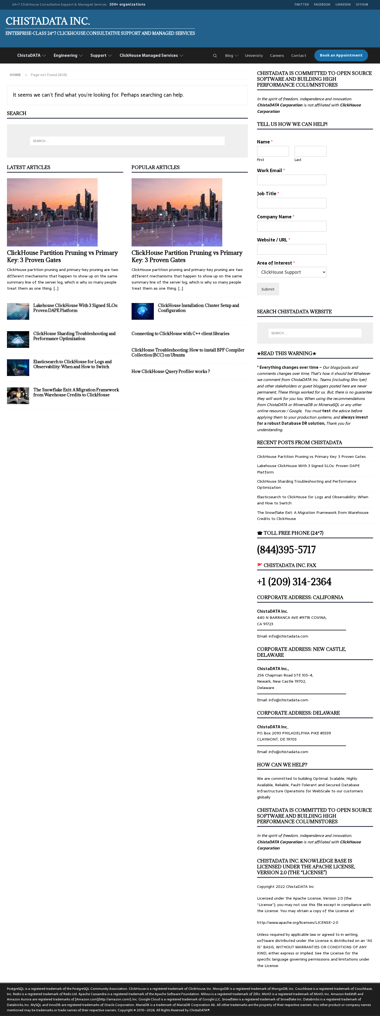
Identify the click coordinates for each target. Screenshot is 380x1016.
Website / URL (273, 240)
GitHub (362, 4)
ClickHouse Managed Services (149, 55)
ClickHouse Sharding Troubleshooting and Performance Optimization (74, 336)
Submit (268, 289)
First (260, 160)
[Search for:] (127, 141)
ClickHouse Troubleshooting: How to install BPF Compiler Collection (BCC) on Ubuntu (188, 352)
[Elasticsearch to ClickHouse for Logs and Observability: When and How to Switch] (18, 367)
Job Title (268, 194)
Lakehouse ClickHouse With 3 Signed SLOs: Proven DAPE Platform (75, 308)
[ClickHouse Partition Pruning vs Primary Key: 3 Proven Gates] (65, 212)
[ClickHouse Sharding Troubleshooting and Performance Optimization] (18, 339)
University (254, 55)
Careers (277, 55)
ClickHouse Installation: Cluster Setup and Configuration (198, 308)
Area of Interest (276, 263)
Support (98, 55)
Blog (229, 55)
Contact (298, 55)
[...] (55, 288)
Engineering (65, 55)
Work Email (271, 171)
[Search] (214, 55)
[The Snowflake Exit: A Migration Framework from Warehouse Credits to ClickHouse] (18, 395)
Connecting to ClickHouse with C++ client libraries (181, 333)
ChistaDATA (29, 55)
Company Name (275, 217)
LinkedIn (343, 4)
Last (298, 160)
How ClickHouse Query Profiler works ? (171, 371)
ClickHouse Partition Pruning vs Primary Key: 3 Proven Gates (62, 256)
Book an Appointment (341, 55)
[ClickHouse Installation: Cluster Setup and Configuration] (143, 311)
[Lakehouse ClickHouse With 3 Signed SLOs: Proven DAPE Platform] (18, 311)
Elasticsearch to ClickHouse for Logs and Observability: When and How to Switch (72, 364)
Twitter (301, 4)
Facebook (322, 4)
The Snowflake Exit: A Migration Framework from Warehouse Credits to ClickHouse (76, 392)
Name (265, 142)
